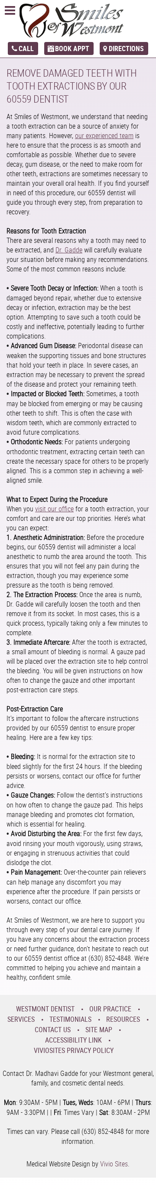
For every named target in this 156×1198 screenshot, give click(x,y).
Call (26, 48)
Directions (126, 48)
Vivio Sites (114, 1164)
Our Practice (110, 1009)
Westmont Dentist (45, 1009)
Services (21, 1019)
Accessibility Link (73, 1040)
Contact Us (53, 1029)
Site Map (98, 1029)
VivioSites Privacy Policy (74, 1050)
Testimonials (70, 1019)
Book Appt (72, 48)
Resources (123, 1019)
